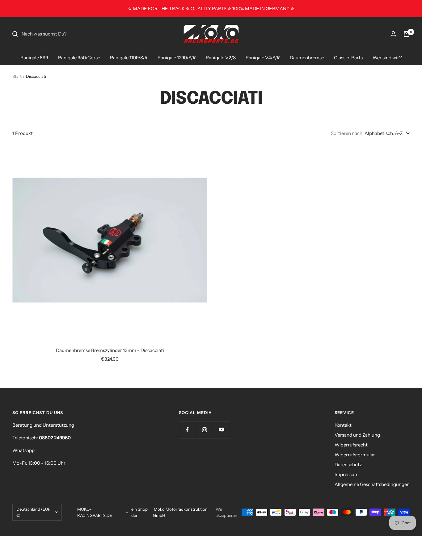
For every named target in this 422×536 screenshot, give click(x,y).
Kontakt (343, 425)
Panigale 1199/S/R (129, 58)
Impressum (347, 474)
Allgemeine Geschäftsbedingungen (372, 484)
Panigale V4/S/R (263, 58)
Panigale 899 (34, 58)
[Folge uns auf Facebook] (187, 429)
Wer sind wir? (387, 58)
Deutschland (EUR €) (33, 512)
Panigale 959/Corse (79, 58)
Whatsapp (23, 450)
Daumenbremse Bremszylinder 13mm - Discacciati (110, 350)
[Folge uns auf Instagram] (204, 429)
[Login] (393, 33)
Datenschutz (348, 464)
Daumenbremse (307, 58)
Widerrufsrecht (351, 445)
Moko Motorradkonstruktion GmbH (180, 512)
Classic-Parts (348, 58)
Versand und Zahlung (357, 435)
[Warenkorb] (406, 34)
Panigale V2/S (221, 58)
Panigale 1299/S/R (177, 58)
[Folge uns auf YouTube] (221, 429)
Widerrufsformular (355, 455)
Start (17, 76)
